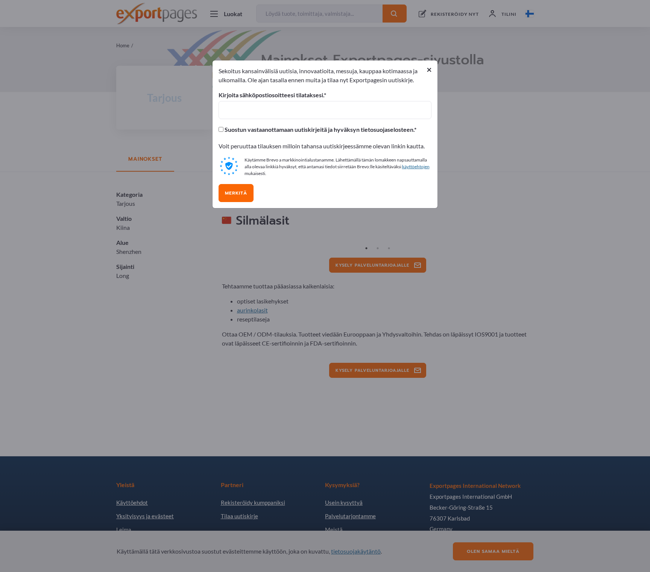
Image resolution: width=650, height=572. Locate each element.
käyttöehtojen (416, 166)
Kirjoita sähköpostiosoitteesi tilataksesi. (271, 95)
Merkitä (236, 193)
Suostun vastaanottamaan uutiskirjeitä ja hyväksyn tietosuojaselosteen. (318, 130)
